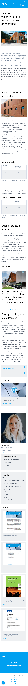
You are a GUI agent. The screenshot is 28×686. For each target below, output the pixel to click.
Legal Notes (14, 683)
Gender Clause (14, 679)
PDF (5, 538)
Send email (5, 452)
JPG (5, 638)
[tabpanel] (14, 287)
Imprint (14, 677)
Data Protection (14, 681)
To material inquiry (7, 403)
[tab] (14, 656)
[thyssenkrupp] (8, 5)
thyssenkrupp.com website (14, 665)
